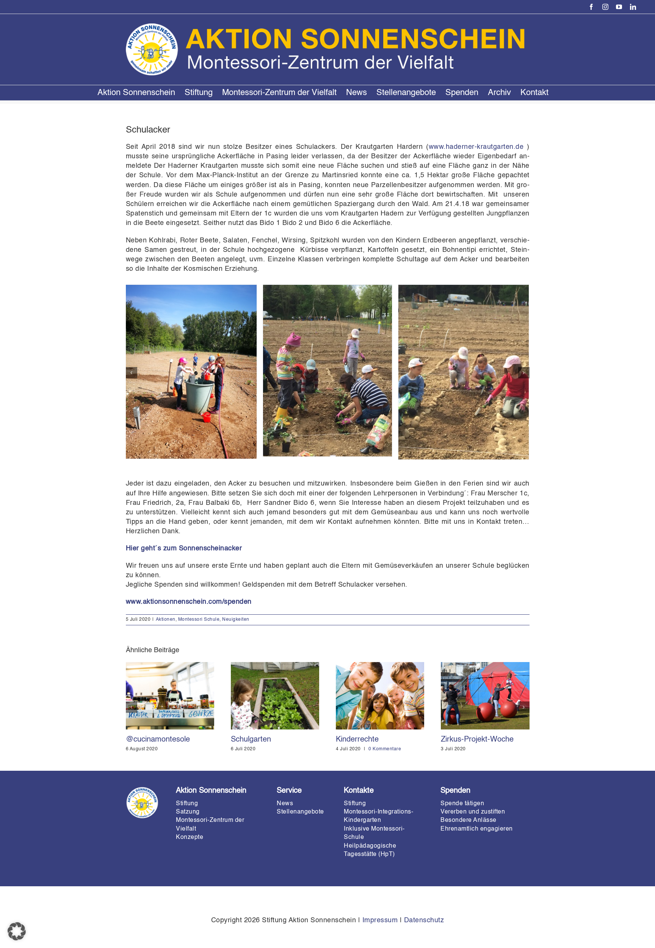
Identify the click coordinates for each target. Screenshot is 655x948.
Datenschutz (424, 920)
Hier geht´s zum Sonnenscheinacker (184, 548)
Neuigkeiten (235, 619)
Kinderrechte (357, 739)
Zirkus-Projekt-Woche (477, 739)
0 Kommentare (384, 749)
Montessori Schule (199, 619)
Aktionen (166, 619)
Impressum (380, 920)
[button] (131, 372)
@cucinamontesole (158, 739)
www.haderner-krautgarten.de (476, 147)
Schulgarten (251, 739)
